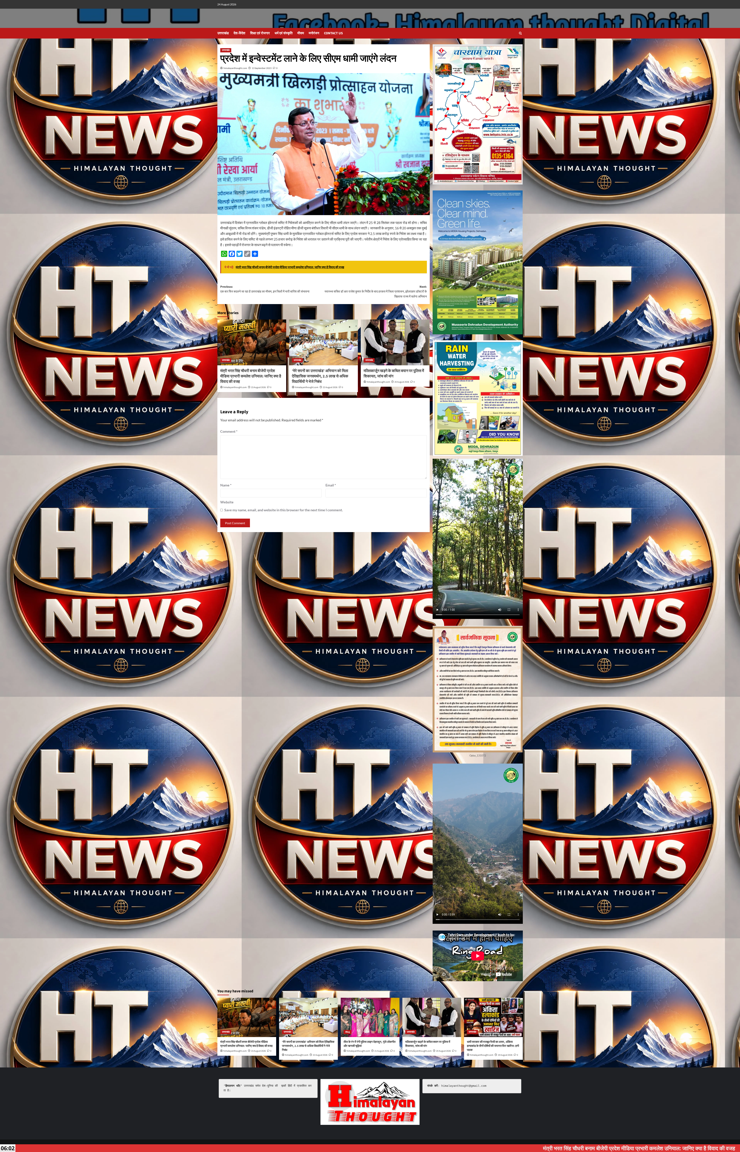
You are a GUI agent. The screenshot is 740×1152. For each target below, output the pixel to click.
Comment (228, 431)
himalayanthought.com (235, 68)
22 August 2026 (330, 387)
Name (225, 485)
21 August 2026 (381, 1051)
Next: (376, 292)
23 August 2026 (258, 387)
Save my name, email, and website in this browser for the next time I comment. (283, 510)
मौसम (300, 33)
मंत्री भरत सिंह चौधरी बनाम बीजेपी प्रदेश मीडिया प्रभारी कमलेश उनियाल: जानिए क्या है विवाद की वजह (250, 376)
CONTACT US (333, 33)
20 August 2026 (401, 382)
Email (330, 485)
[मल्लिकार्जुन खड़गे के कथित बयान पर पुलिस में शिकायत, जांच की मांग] (395, 342)
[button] (520, 33)
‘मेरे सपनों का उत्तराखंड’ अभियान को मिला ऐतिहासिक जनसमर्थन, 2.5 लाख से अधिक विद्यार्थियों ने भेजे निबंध (320, 376)
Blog (347, 1032)
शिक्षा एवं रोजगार (260, 33)
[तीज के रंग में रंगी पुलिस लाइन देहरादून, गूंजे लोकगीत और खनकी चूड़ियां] (370, 1017)
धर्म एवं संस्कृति (284, 33)
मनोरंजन (314, 33)
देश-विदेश (239, 33)
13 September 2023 (262, 68)
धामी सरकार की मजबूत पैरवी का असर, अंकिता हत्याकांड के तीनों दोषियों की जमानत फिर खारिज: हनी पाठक (493, 1046)
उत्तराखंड (223, 33)
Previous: (264, 289)
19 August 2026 (505, 1055)
